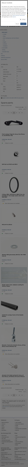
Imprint (14, 16)
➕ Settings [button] (22, 19)
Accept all (23, 23)
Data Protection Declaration (19, 15)
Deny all (17, 23)
